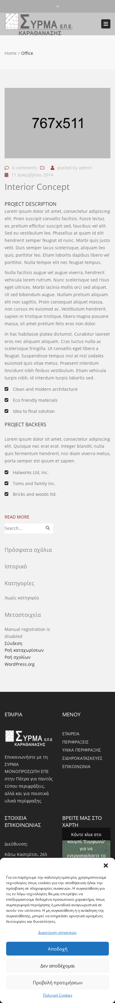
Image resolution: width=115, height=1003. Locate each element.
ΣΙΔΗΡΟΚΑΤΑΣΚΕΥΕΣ (82, 758)
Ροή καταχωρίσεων (24, 650)
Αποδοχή (57, 949)
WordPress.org (20, 664)
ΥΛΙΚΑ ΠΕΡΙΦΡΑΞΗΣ (81, 750)
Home (11, 53)
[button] (106, 865)
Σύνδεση (13, 643)
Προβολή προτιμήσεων (57, 982)
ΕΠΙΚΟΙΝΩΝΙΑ (76, 766)
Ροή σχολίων (18, 657)
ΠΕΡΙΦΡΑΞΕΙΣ (75, 742)
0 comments (24, 168)
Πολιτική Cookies (57, 995)
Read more (17, 517)
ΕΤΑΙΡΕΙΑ (70, 734)
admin (85, 168)
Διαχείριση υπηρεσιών (57, 932)
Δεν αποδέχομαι (57, 966)
